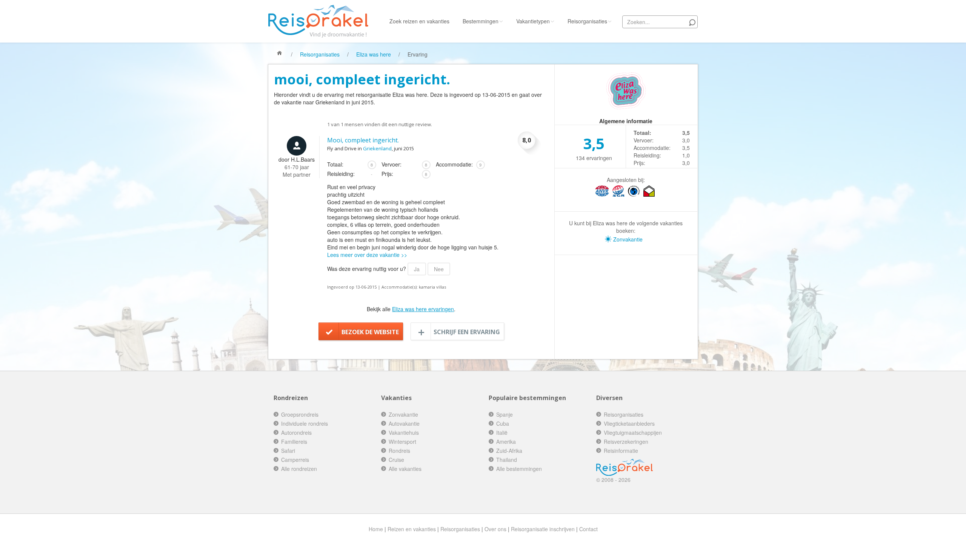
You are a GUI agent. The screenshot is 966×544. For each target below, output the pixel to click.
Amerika (506, 441)
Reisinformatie (621, 450)
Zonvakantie (627, 239)
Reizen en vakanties (412, 529)
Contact (588, 529)
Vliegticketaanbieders (629, 423)
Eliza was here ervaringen (423, 309)
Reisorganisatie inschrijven (543, 529)
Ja (417, 269)
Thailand (506, 459)
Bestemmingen (480, 21)
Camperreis (295, 459)
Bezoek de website (370, 332)
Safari (288, 450)
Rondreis (399, 450)
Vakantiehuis (404, 432)
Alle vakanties (405, 468)
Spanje (504, 414)
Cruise (396, 459)
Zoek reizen (419, 21)
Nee (439, 269)
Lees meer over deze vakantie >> (367, 254)
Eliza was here (373, 54)
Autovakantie (404, 423)
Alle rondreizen (299, 468)
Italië (502, 432)
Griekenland (377, 148)
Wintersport (402, 441)
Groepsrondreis (299, 414)
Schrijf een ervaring (467, 332)
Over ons (495, 529)
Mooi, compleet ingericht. (363, 140)
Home (376, 529)
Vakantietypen (533, 21)
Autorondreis (296, 432)
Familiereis (294, 441)
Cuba (502, 423)
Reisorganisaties (587, 21)
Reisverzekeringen (626, 441)
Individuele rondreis (304, 423)
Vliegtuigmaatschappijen (633, 432)
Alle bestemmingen (519, 468)
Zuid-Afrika (509, 450)
